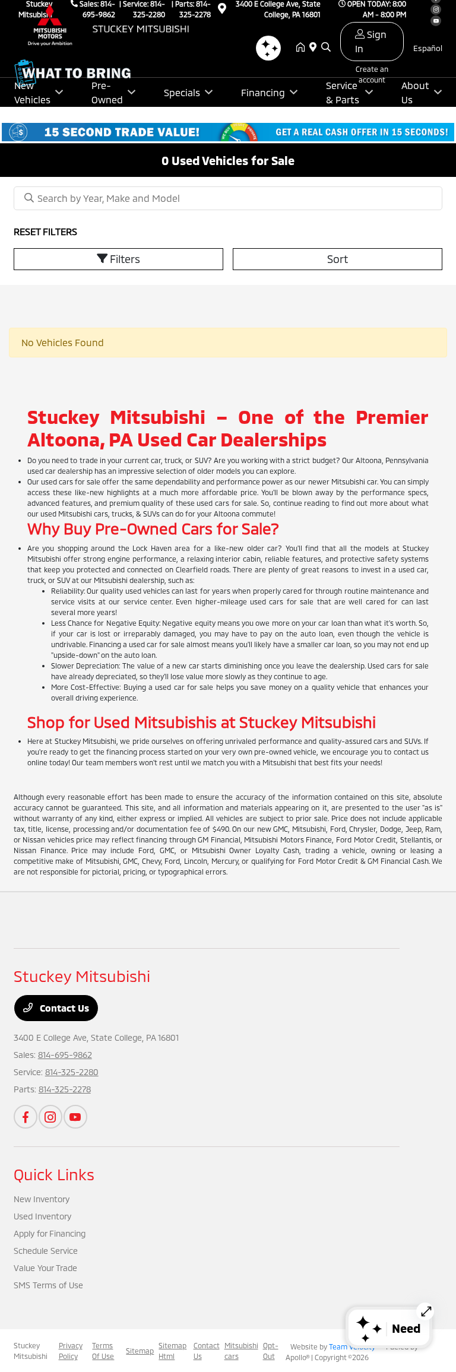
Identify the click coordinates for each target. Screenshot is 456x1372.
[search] (326, 47)
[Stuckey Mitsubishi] (116, 24)
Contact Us (63, 1007)
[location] (315, 47)
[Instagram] (50, 1117)
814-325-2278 (65, 1089)
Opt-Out (270, 1350)
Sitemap (140, 1350)
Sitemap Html (172, 1350)
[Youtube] (75, 1117)
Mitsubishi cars (241, 1350)
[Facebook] (25, 1117)
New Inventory (41, 1199)
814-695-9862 (65, 1055)
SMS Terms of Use (48, 1285)
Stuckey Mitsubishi (31, 1350)
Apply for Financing (50, 1233)
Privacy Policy (71, 1350)
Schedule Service (46, 1251)
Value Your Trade (45, 1268)
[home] (302, 47)
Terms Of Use (103, 1350)
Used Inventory (42, 1216)
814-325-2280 (72, 1072)
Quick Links (54, 1174)
